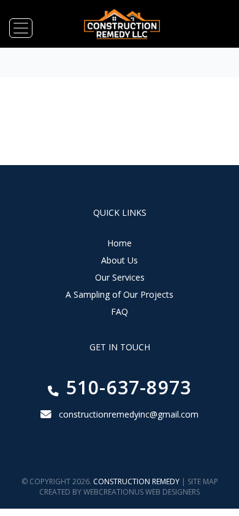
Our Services (120, 277)
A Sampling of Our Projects (119, 294)
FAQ (119, 311)
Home (119, 243)
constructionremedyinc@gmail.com (129, 414)
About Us (119, 260)
